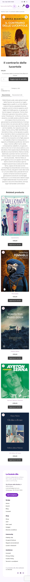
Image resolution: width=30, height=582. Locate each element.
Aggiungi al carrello (18, 79)
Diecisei (10, 569)
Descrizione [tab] (6, 95)
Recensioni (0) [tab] (17, 95)
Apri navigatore (12, 495)
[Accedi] (18, 6)
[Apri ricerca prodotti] (14, 6)
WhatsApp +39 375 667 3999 (14, 490)
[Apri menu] (27, 6)
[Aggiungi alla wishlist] (3, 17)
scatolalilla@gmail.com (12, 488)
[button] (26, 17)
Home (3, 11)
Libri (7, 11)
